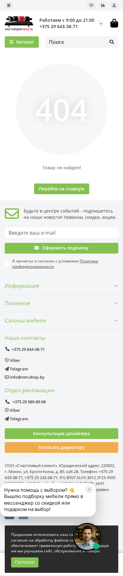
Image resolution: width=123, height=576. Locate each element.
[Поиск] (111, 42)
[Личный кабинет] (114, 5)
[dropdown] (9, 5)
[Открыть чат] (87, 537)
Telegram (18, 369)
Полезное (17, 303)
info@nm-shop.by (26, 377)
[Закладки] (91, 5)
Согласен (25, 562)
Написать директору (61, 447)
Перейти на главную (62, 189)
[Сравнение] (103, 5)
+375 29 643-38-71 (58, 26)
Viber (14, 360)
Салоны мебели (25, 320)
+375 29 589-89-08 (29, 402)
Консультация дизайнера (61, 433)
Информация (22, 285)
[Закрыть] (89, 489)
